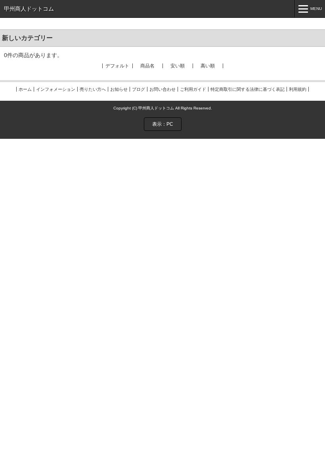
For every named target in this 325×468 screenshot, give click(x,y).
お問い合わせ (162, 89)
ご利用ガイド (193, 89)
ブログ (138, 89)
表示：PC (162, 124)
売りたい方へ (93, 89)
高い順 (208, 65)
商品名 (147, 65)
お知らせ (119, 89)
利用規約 (297, 89)
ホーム (25, 89)
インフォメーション (55, 89)
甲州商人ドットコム (29, 9)
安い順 (177, 65)
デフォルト (117, 65)
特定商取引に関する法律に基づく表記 (247, 89)
